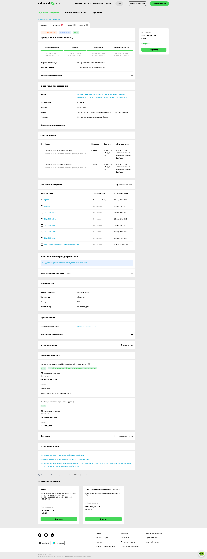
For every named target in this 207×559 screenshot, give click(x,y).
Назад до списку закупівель (50, 19)
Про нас (108, 4)
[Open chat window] (201, 553)
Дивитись (59, 519)
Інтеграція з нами (152, 542)
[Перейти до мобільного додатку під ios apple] (44, 543)
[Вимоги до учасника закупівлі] (87, 273)
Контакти (87, 4)
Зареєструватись (159, 4)
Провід (43, 489)
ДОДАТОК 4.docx (50, 232)
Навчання (78, 4)
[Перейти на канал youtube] (46, 535)
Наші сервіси (98, 4)
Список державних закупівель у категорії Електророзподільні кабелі (65, 459)
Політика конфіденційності (105, 546)
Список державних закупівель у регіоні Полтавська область (62, 455)
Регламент (125, 538)
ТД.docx (47, 206)
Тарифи (98, 533)
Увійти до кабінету (137, 4)
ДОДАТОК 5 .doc (50, 212)
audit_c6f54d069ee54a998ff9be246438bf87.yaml (61, 244)
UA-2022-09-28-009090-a (86, 326)
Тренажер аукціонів (128, 542)
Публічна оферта (102, 538)
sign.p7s (46, 200)
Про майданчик (152, 538)
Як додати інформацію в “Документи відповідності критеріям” (64, 263)
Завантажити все (125, 185)
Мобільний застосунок (154, 533)
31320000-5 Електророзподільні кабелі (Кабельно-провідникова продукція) (103, 489)
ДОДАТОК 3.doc (49, 225)
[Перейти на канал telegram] (52, 535)
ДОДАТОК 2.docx (50, 219)
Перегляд (154, 50)
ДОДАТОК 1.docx (50, 238)
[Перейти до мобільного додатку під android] (58, 543)
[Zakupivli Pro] (49, 3)
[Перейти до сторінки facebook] (39, 535)
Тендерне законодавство (130, 546)
